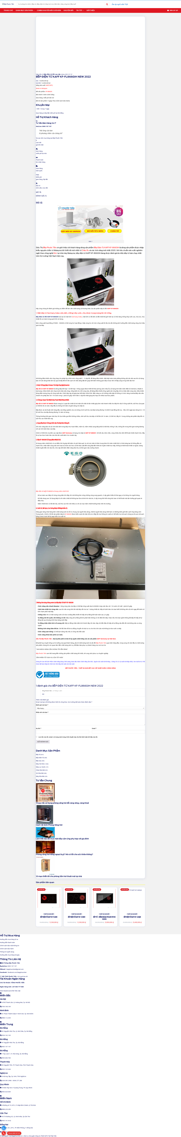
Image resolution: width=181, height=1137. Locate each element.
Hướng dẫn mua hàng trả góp (9, 955)
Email (94, 728)
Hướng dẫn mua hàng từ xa (9, 939)
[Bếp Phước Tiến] (8, 4)
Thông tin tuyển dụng (7, 952)
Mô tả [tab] (38, 192)
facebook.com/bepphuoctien (17, 972)
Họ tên (38, 728)
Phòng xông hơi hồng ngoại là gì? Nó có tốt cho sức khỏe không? (64, 854)
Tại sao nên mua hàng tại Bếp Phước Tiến (49, 138)
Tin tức (79, 10)
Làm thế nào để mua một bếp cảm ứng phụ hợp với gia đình (62, 839)
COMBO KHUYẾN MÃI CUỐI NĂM (49, 10)
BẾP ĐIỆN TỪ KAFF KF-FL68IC (48, 917)
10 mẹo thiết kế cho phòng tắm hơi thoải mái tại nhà (59, 876)
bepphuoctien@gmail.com (15, 969)
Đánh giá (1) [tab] (41, 196)
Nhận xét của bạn (42, 712)
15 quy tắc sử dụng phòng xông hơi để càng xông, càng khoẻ (62, 803)
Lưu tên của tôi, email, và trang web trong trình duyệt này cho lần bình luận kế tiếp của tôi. (68, 737)
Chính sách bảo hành (7, 949)
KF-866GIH (50, 389)
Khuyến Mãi (68, 10)
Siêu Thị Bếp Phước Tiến (44, 639)
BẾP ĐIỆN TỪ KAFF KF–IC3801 (76, 917)
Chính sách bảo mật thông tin (9, 945)
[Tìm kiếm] (106, 4)
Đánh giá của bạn (42, 705)
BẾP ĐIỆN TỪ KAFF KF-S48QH (132, 917)
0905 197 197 (12, 966)
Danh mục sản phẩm (24, 10)
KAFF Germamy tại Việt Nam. (106, 639)
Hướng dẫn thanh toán (7, 942)
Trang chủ (8, 10)
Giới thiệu (91, 10)
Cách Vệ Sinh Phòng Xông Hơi (49, 825)
